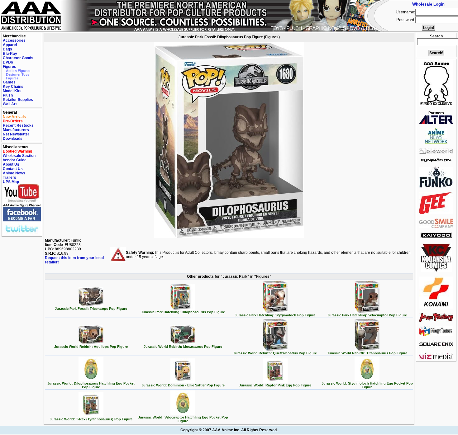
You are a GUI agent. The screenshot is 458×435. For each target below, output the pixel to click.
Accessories (14, 40)
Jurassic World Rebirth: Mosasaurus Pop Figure (183, 346)
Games (9, 82)
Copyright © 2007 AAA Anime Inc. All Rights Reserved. (229, 430)
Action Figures (18, 71)
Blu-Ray (10, 53)
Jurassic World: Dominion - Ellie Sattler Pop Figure (183, 385)
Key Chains (13, 86)
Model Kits (12, 91)
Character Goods (18, 58)
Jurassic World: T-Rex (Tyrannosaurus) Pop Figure (91, 419)
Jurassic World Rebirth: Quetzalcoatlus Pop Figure (275, 353)
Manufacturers (16, 130)
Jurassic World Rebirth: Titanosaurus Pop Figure (367, 353)
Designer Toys (17, 74)
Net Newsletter (16, 134)
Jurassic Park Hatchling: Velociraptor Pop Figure (367, 315)
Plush (8, 95)
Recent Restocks (18, 125)
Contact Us (13, 169)
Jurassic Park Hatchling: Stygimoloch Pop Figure (275, 315)
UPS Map (11, 182)
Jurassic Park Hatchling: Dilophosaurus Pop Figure (183, 312)
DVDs (8, 62)
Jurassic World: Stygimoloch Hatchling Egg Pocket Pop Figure (367, 385)
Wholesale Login (428, 4)
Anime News (14, 173)
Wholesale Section (19, 156)
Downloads (12, 138)
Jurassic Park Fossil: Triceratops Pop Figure (91, 308)
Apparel (10, 45)
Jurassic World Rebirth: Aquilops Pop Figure (91, 346)
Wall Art (10, 104)
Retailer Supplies (18, 99)
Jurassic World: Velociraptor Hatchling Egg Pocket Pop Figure (183, 419)
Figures (9, 66)
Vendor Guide (14, 160)
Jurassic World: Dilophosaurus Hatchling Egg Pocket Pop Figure (91, 385)
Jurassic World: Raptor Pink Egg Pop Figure (275, 385)
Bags (7, 49)
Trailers (9, 177)
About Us (11, 164)
